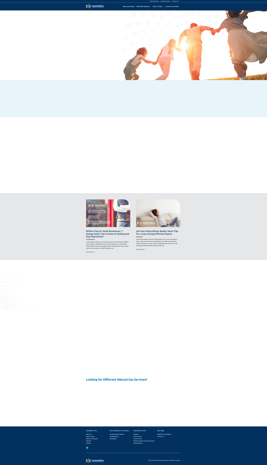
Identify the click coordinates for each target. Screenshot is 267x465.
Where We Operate (142, 6)
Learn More (96, 345)
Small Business (90, 239)
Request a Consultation (164, 434)
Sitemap (136, 434)
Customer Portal (165, 1)
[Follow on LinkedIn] (87, 448)
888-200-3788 (101, 67)
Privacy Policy (138, 436)
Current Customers (172, 6)
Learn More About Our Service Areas (152, 295)
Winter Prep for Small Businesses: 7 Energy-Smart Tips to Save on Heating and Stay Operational (107, 234)
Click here (113, 71)
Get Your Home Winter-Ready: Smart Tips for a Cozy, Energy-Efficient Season (157, 232)
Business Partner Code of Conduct (144, 441)
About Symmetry (129, 6)
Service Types (157, 6)
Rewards (88, 441)
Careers (88, 443)
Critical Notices (154, 1)
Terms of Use (138, 439)
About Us (89, 434)
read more (90, 252)
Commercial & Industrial (117, 434)
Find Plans (141, 408)
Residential (139, 237)
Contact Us (175, 1)
